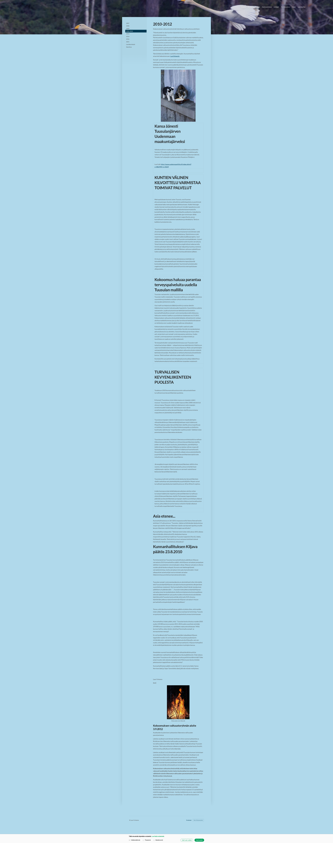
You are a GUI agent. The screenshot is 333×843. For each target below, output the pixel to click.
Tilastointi (148, 840)
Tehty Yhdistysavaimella (198, 820)
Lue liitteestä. (175, 56)
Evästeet (188, 820)
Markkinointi (159, 840)
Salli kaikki (199, 840)
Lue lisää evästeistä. (158, 836)
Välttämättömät (135, 840)
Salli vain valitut (187, 840)
